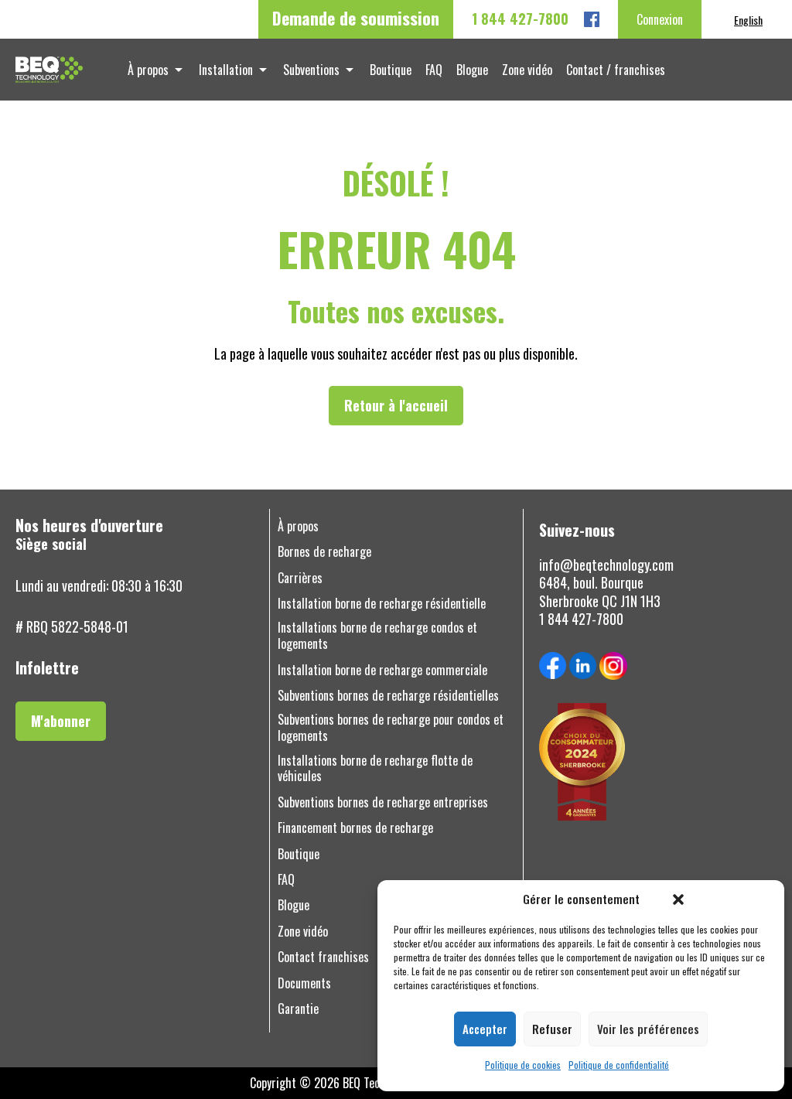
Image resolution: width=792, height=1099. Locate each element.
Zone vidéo (527, 69)
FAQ (433, 69)
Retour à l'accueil (396, 405)
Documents (304, 983)
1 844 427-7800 (520, 19)
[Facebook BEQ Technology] (591, 19)
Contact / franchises (615, 69)
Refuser (552, 1028)
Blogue (472, 69)
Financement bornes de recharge (355, 828)
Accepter (485, 1028)
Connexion (660, 19)
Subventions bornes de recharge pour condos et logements (391, 728)
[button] (678, 899)
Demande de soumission (355, 17)
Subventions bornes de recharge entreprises (383, 802)
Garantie (298, 1009)
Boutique (390, 69)
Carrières (300, 578)
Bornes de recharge (324, 552)
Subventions (311, 69)
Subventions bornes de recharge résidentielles (388, 696)
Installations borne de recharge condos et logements (377, 635)
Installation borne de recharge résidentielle (382, 604)
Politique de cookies (523, 1065)
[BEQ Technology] (49, 69)
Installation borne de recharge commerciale (382, 670)
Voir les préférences (648, 1028)
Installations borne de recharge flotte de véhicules (375, 769)
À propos (148, 69)
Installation (226, 69)
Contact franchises (323, 957)
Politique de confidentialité (618, 1065)
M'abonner (60, 721)
